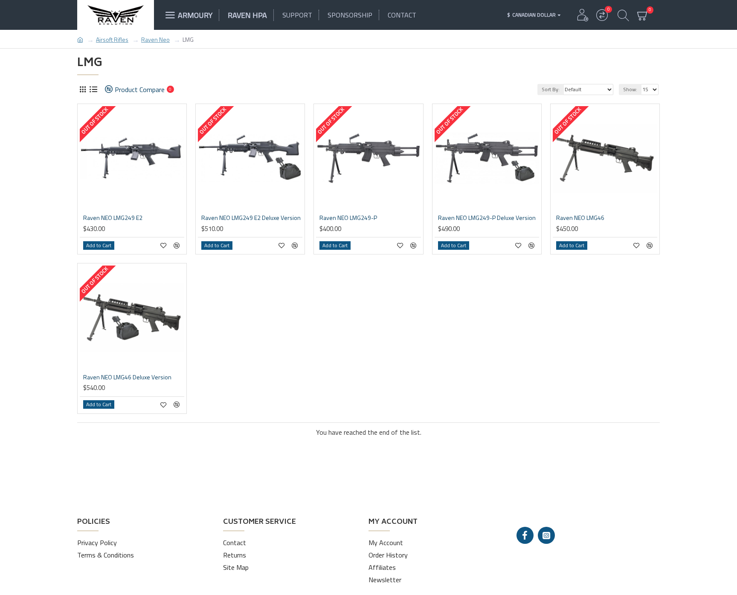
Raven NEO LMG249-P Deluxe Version (487, 218)
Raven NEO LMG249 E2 (112, 218)
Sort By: (551, 89)
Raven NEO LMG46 (580, 218)
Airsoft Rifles (112, 39)
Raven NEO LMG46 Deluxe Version (127, 377)
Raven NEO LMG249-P (348, 218)
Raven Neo (155, 39)
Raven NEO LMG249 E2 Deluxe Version (251, 218)
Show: (630, 89)
